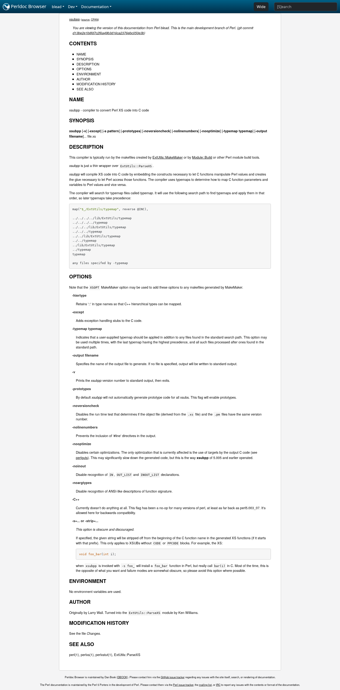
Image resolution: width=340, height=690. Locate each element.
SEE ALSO (85, 88)
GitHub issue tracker (173, 677)
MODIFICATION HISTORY (96, 83)
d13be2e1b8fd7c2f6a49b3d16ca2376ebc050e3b (108, 33)
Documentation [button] (95, 6)
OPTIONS (84, 68)
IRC (218, 685)
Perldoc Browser (28, 6)
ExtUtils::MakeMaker (167, 157)
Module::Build (202, 157)
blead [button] (57, 6)
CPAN (94, 19)
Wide (261, 6)
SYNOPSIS (85, 58)
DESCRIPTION (88, 64)
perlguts (82, 457)
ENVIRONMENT (89, 73)
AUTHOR (83, 79)
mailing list (205, 685)
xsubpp (74, 19)
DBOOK (122, 677)
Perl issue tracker (183, 685)
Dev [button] (71, 6)
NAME (81, 54)
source (86, 19)
